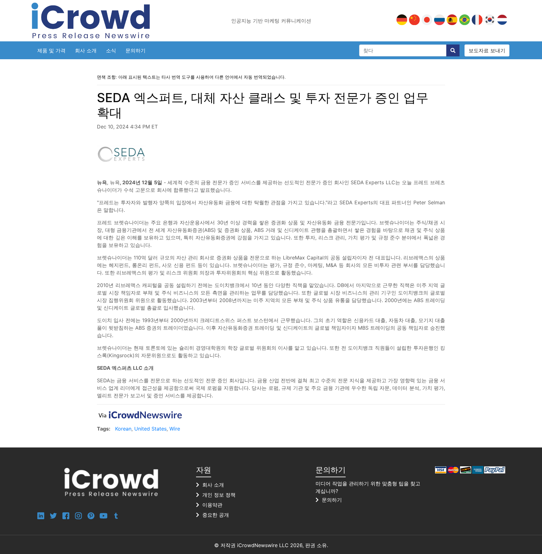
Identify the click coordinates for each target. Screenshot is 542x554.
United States (150, 429)
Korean (123, 429)
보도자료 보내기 (487, 50)
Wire (174, 429)
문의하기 (135, 50)
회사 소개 (86, 50)
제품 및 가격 (51, 50)
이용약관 (212, 505)
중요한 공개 (215, 515)
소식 (111, 50)
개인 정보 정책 (219, 495)
